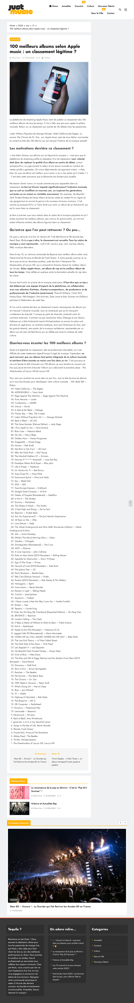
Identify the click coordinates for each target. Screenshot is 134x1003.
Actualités (66, 6)
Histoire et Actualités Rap (44, 803)
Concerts (80, 5)
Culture (90, 6)
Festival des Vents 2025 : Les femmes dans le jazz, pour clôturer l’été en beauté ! (68, 976)
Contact (110, 13)
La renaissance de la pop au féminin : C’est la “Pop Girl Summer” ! (68, 953)
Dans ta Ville (98, 12)
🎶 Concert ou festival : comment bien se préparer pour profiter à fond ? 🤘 (68, 943)
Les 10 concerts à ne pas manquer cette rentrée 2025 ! (67, 967)
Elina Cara (16, 57)
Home (55, 6)
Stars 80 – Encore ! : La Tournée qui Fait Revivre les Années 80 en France (50, 906)
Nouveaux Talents (106, 6)
